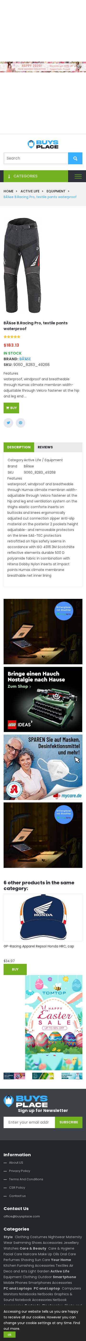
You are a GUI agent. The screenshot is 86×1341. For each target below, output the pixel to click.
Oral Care (68, 1254)
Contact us (17, 1196)
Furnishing (25, 1265)
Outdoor (45, 1277)
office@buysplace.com (22, 1216)
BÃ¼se (25, 359)
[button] (78, 176)
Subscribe (68, 1122)
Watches (11, 1248)
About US (16, 1162)
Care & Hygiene (61, 1248)
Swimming (22, 1242)
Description (19, 447)
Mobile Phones (15, 1282)
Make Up (45, 1254)
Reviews (45, 447)
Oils (56, 1254)
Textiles (62, 1265)
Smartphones (39, 1282)
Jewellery (71, 1242)
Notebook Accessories (33, 1299)
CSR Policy (17, 1187)
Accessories (53, 1242)
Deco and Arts (15, 1271)
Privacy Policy (19, 1171)
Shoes (37, 1242)
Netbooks (45, 1294)
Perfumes (12, 1259)
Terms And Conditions (26, 1179)
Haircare (30, 1254)
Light (32, 1271)
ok (9, 1334)
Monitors (11, 1294)
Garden (43, 1271)
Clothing (22, 1237)
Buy (13, 407)
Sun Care (42, 1259)
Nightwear (56, 1237)
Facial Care (13, 1254)
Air (71, 1265)
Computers (71, 1288)
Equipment (13, 1277)
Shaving (27, 1259)
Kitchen (10, 1265)
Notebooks (28, 1294)
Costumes (38, 1237)
